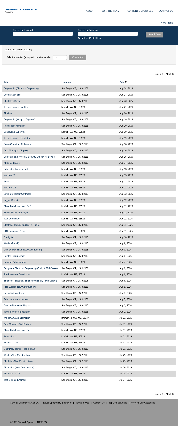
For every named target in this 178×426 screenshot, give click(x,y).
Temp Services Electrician (17, 311)
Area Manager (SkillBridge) (17, 324)
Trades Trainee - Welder (16, 107)
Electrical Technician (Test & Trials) (21, 225)
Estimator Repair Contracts (17, 194)
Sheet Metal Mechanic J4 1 (17, 206)
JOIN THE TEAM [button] (111, 11)
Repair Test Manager (14, 125)
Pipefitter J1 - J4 (12, 373)
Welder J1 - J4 (11, 342)
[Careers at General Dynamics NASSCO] (21, 10)
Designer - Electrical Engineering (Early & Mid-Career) (31, 268)
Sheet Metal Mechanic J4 (16, 330)
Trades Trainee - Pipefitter (17, 138)
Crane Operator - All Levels (17, 144)
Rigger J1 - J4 (11, 200)
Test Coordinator (12, 218)
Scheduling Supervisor (15, 132)
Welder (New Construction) (17, 355)
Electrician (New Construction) (19, 367)
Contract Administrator (15, 262)
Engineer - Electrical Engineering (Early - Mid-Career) (30, 280)
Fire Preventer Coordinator (17, 274)
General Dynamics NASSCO (24, 402)
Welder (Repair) (11, 243)
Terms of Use (82, 402)
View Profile (167, 22)
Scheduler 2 (10, 336)
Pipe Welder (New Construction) (20, 287)
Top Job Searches (118, 402)
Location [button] (66, 82)
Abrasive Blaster (12, 163)
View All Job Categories (143, 402)
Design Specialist (12, 94)
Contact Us (99, 402)
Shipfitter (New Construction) (18, 361)
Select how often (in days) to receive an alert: (29, 57)
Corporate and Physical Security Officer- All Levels (29, 156)
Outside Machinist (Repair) (17, 305)
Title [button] (6, 82)
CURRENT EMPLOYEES (140, 11)
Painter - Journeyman (14, 256)
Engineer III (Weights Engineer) (19, 119)
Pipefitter (8, 113)
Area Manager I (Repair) (16, 150)
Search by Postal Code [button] (90, 38)
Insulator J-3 (10, 187)
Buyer (7, 181)
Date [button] (122, 82)
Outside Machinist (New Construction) (23, 249)
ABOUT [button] (90, 11)
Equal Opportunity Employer (57, 402)
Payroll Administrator (14, 293)
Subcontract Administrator (17, 169)
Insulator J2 (9, 175)
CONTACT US (166, 11)
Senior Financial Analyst (16, 212)
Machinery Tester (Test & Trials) (20, 349)
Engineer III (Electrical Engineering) (21, 88)
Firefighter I (9, 237)
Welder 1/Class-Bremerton (17, 318)
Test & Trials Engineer (15, 380)
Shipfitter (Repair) (12, 101)
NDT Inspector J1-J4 (14, 231)
